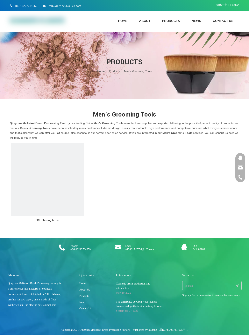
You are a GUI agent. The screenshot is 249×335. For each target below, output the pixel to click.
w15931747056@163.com (65, 5)
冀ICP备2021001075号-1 (173, 329)
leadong (152, 329)
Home (82, 283)
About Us (84, 289)
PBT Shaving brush (47, 220)
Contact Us (85, 308)
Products (84, 296)
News (82, 302)
